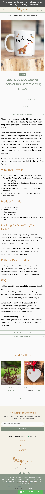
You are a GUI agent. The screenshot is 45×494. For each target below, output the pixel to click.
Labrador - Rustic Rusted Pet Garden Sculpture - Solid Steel (11, 388)
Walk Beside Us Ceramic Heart (34, 388)
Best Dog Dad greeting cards (23, 251)
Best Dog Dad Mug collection (25, 235)
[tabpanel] (11, 379)
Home (9, 15)
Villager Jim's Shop (22, 9)
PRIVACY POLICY (16, 489)
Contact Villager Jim (31, 492)
